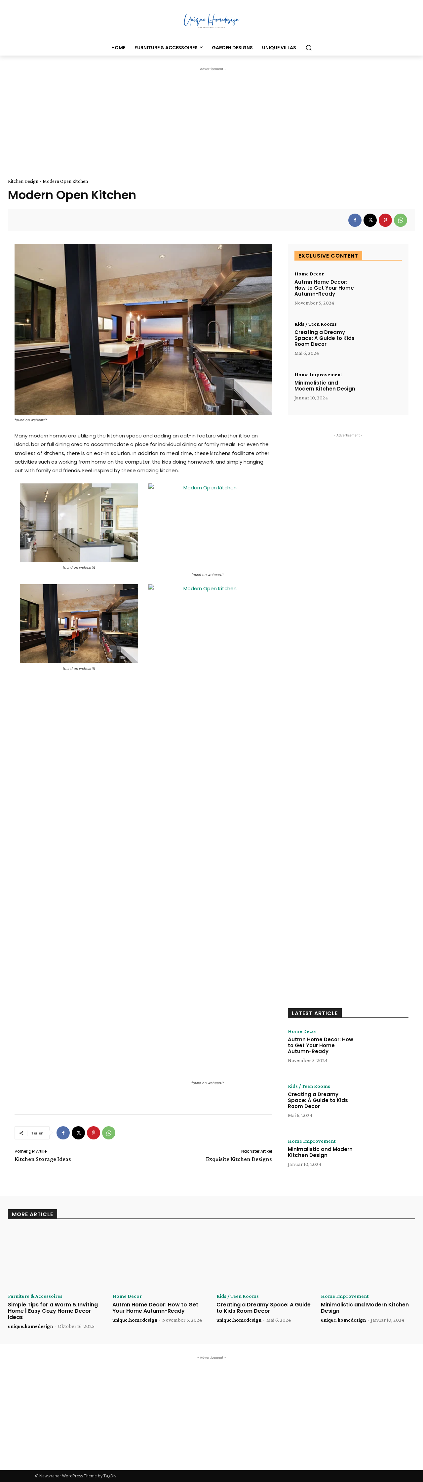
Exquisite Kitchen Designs (239, 1159)
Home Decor (309, 273)
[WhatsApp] (400, 220)
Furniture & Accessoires (35, 1296)
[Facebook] (355, 220)
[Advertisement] (211, 118)
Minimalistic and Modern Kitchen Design (324, 385)
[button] (309, 48)
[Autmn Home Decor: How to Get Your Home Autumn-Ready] (380, 289)
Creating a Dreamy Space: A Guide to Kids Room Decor (324, 338)
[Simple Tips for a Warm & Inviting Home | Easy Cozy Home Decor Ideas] (55, 1258)
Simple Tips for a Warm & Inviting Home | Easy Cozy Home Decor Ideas (53, 1311)
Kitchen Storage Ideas (43, 1159)
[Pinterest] (385, 220)
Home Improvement (318, 374)
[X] (370, 220)
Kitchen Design (23, 181)
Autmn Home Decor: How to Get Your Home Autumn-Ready (324, 287)
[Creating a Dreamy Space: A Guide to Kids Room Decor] (380, 339)
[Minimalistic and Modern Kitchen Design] (380, 390)
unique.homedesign (30, 1326)
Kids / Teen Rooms (315, 324)
